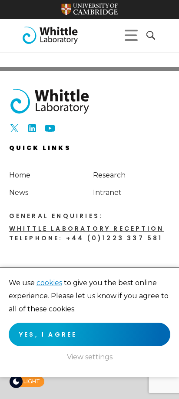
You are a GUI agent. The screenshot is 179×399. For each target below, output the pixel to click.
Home (19, 175)
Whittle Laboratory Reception (86, 228)
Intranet (107, 192)
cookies (49, 283)
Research (109, 175)
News (18, 192)
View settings (90, 357)
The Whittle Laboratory (50, 35)
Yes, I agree (48, 334)
